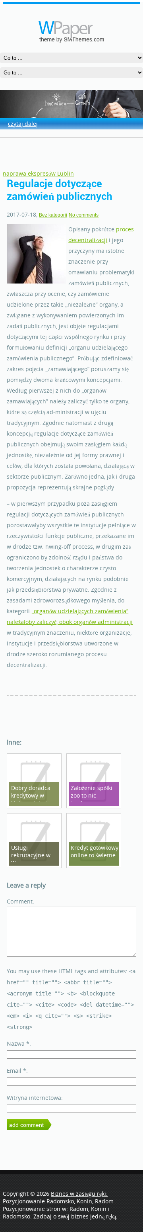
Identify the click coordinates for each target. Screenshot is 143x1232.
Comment (20, 901)
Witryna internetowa (34, 1097)
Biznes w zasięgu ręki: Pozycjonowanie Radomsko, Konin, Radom (58, 1197)
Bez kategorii (53, 215)
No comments (84, 215)
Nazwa (18, 1043)
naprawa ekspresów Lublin (38, 173)
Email (16, 1070)
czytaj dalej (23, 123)
